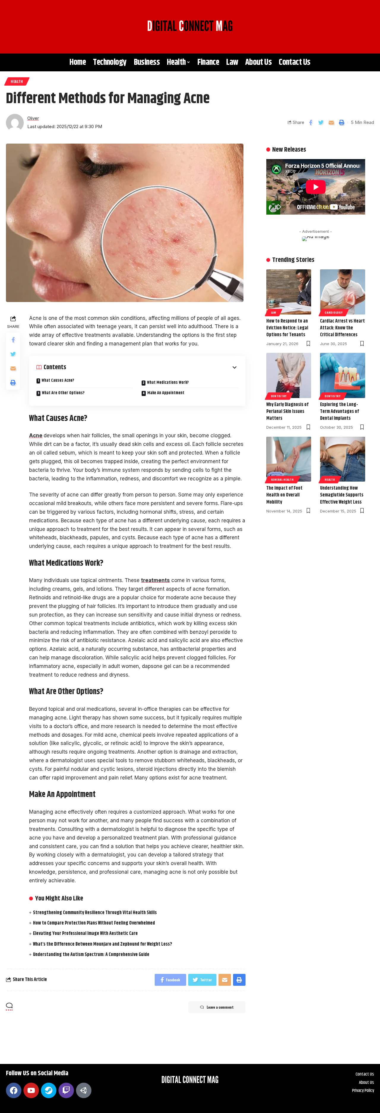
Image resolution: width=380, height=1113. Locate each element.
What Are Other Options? (63, 393)
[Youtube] (31, 1090)
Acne (35, 435)
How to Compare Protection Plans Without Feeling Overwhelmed (94, 923)
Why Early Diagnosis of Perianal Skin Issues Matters (287, 411)
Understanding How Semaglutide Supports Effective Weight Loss (341, 495)
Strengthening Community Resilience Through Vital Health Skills (95, 913)
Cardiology (334, 312)
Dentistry (279, 396)
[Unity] (83, 1090)
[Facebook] (13, 1090)
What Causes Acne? (58, 381)
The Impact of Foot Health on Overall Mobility (284, 495)
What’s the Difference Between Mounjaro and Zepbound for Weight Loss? (102, 944)
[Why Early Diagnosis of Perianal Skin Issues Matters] (288, 375)
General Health (282, 479)
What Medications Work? (168, 382)
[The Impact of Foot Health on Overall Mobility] (288, 459)
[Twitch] (66, 1090)
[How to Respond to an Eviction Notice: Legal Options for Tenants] (288, 292)
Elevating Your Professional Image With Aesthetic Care (85, 933)
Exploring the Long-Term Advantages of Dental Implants (339, 411)
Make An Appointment (166, 393)
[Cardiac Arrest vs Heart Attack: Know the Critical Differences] (342, 292)
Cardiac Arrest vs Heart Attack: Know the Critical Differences (342, 328)
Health (17, 81)
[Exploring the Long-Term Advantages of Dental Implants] (342, 375)
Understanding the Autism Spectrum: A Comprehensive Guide (91, 954)
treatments (155, 580)
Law (273, 312)
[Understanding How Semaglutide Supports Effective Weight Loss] (342, 459)
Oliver (33, 118)
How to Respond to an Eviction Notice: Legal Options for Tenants (287, 328)
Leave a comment (220, 1007)
